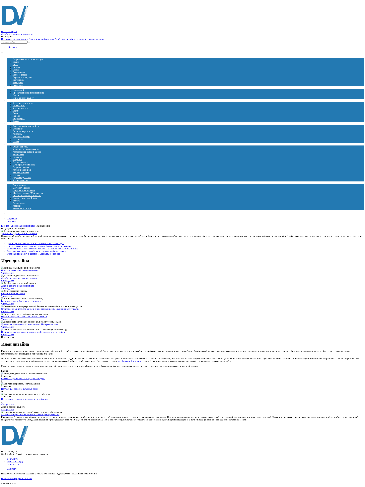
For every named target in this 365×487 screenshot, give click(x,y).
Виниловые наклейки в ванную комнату (21, 301)
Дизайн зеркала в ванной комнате (17, 286)
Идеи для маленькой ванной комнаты (19, 270)
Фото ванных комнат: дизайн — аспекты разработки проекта (36, 251)
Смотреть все (7, 404)
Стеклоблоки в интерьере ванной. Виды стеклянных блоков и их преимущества (40, 309)
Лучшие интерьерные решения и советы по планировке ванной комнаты (42, 248)
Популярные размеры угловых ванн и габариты (24, 399)
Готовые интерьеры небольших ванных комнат (24, 316)
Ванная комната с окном (13, 293)
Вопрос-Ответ (14, 464)
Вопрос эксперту (15, 461)
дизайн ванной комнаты (129, 361)
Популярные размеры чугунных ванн (19, 389)
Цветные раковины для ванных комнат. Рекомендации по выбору (39, 246)
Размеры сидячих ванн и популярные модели (23, 378)
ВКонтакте (12, 47)
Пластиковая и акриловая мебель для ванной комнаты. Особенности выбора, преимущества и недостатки (52, 39)
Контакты (11, 221)
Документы (12, 459)
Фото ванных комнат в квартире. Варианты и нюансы (33, 254)
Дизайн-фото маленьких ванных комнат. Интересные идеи (35, 243)
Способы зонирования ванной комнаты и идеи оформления (30, 414)
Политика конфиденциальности (16, 478)
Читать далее (7, 273)
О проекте (12, 218)
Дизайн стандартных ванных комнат (19, 233)
